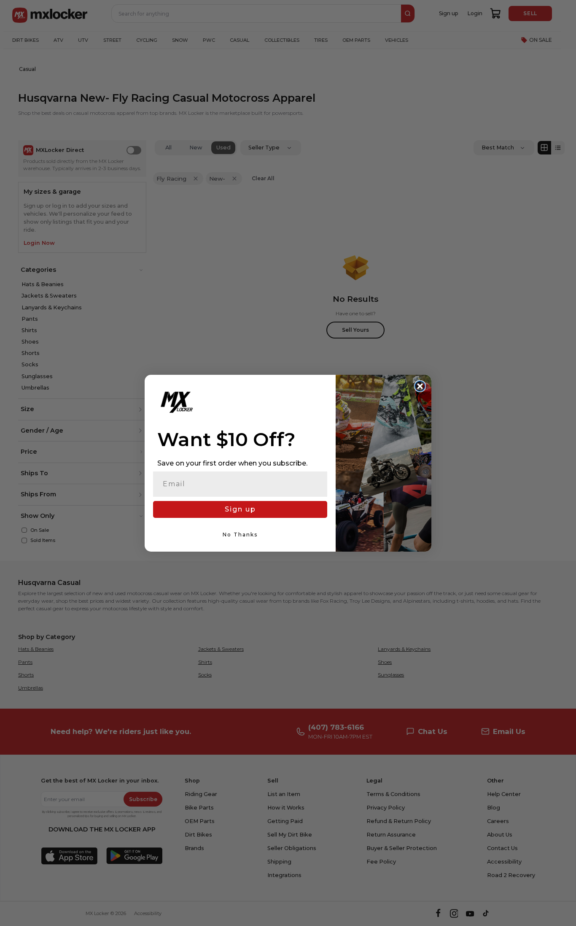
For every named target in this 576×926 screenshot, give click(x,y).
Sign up (240, 509)
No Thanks (240, 534)
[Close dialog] (420, 386)
